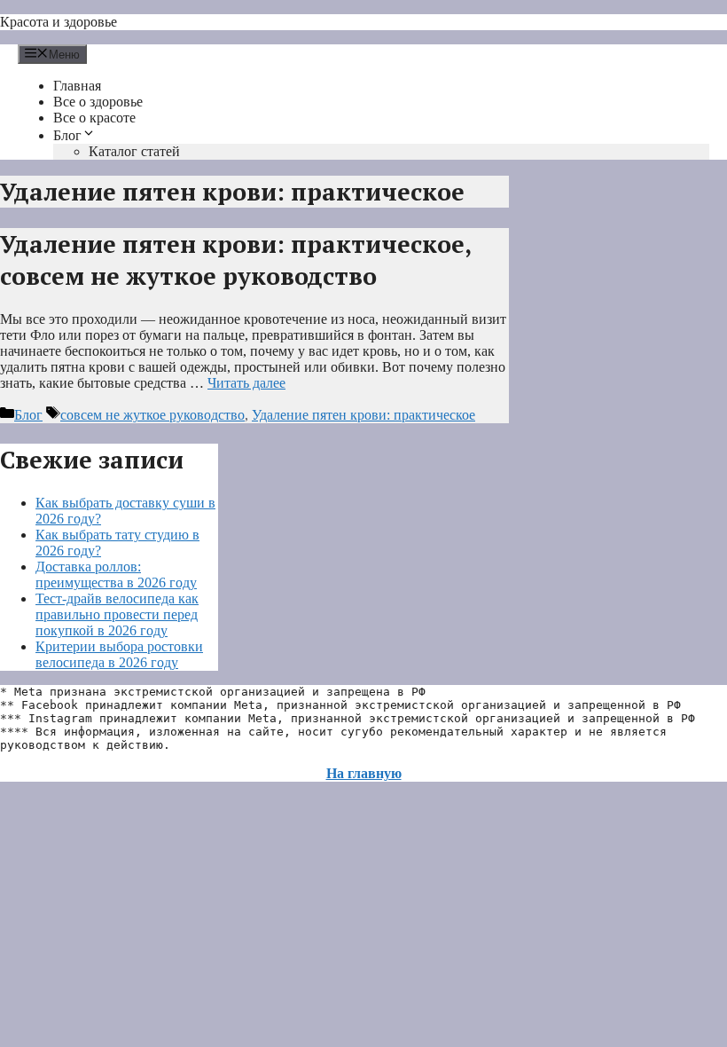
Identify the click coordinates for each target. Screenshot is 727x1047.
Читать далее (246, 382)
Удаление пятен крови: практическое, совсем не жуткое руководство (235, 260)
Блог (67, 135)
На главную (364, 773)
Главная (77, 85)
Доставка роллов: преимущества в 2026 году (116, 574)
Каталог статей (134, 151)
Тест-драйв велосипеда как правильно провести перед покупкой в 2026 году (117, 614)
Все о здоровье (98, 101)
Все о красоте (94, 117)
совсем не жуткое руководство (152, 414)
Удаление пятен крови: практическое (363, 414)
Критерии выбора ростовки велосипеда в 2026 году (119, 654)
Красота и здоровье (58, 21)
